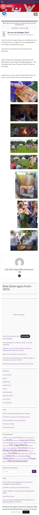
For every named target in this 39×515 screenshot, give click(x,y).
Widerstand (8, 458)
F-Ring (25, 442)
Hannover (5, 448)
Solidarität (10, 456)
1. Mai (5, 437)
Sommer (16, 456)
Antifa (9, 440)
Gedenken (30, 445)
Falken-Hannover (31, 442)
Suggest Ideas (6, 381)
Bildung (32, 440)
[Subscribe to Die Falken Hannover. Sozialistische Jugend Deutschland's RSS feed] (2, 1)
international (23, 448)
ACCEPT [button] (26, 512)
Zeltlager (32, 458)
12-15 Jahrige (10, 437)
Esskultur (20, 442)
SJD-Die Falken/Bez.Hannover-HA (18, 34)
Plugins (5, 378)
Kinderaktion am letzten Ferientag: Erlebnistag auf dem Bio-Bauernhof (20, 23)
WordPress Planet (8, 395)
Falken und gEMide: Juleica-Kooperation (14, 420)
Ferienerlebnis (6, 445)
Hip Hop (9, 448)
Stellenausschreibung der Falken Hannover (15, 354)
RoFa (31, 453)
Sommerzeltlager (25, 456)
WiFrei (15, 458)
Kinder (6, 450)
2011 (15, 437)
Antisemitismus (16, 440)
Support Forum (7, 385)
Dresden (16, 442)
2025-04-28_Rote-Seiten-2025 (11, 336)
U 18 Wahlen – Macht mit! (18, 28)
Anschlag (29, 437)
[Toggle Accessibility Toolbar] (4, 13)
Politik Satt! (20, 453)
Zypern (5, 461)
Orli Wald (12, 453)
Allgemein (31, 34)
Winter (18, 458)
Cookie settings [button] (15, 512)
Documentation (7, 375)
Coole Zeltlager (6, 442)
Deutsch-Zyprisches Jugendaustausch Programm (16, 413)
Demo (12, 442)
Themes (5, 388)
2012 (18, 437)
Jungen (33, 448)
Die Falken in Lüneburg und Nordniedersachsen (16, 417)
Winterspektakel (24, 458)
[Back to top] (35, 511)
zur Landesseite (7, 402)
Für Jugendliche (18, 445)
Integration (14, 448)
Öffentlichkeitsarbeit (17, 461)
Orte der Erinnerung (8, 427)
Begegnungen (24, 440)
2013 (22, 437)
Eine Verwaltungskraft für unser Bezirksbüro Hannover (18, 363)
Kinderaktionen (19, 450)
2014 (25, 437)
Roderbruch (26, 453)
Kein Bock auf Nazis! (8, 424)
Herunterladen (25, 336)
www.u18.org (6, 399)
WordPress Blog (7, 392)
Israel (29, 448)
